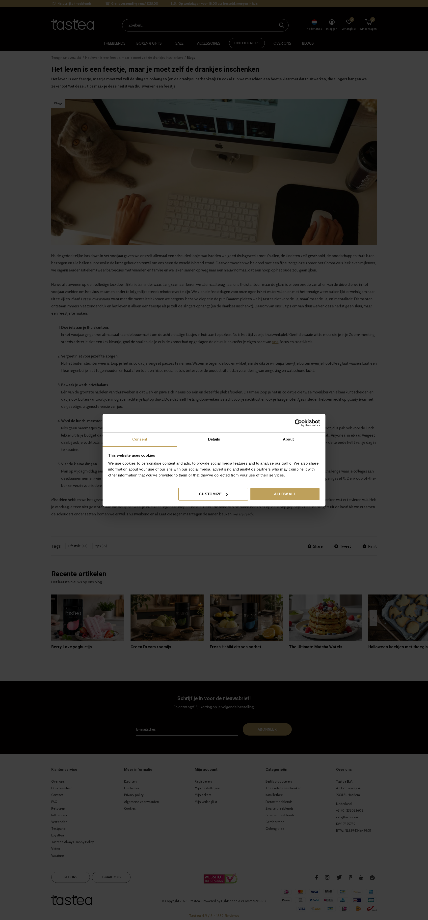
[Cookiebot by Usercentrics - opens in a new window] (298, 423)
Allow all (285, 494)
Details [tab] (214, 439)
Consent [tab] (139, 439)
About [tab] (288, 439)
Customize (210, 494)
